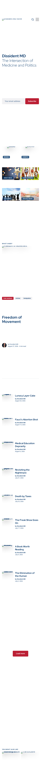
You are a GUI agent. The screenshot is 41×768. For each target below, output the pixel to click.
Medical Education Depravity (25, 445)
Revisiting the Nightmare (22, 471)
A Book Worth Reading (22, 548)
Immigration (27, 298)
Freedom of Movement (12, 319)
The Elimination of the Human (25, 574)
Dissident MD (14, 344)
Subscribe (32, 101)
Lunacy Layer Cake (25, 395)
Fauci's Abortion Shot (26, 419)
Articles (18, 298)
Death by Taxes (23, 496)
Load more (20, 653)
